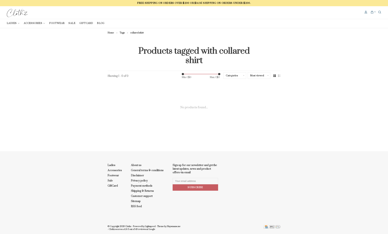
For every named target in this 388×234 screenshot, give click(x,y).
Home (111, 32)
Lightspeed (150, 226)
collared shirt (137, 32)
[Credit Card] (266, 227)
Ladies (12, 23)
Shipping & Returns (142, 191)
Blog (101, 23)
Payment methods (141, 186)
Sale (72, 23)
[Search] (380, 12)
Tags (122, 32)
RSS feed (136, 206)
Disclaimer (137, 175)
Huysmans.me (174, 226)
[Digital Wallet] (275, 227)
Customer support (142, 196)
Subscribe (195, 187)
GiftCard (86, 23)
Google (151, 229)
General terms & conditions (147, 170)
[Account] (366, 12)
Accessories (33, 23)
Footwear (57, 23)
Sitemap (136, 201)
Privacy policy (139, 180)
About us (136, 165)
